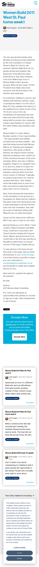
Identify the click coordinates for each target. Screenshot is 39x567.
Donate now (11, 324)
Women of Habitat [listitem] (12, 398)
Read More (30, 402)
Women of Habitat (10, 36)
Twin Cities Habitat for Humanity (18, 496)
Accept (19, 553)
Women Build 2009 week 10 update (19, 453)
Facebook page (27, 255)
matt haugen (11, 28)
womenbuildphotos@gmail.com (16, 263)
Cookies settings (19, 547)
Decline (19, 558)
